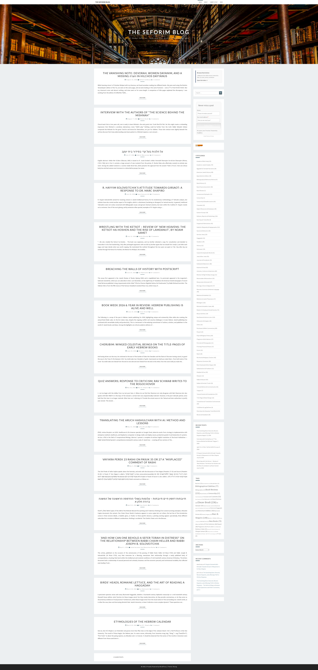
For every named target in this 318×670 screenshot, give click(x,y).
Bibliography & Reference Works (206, 179)
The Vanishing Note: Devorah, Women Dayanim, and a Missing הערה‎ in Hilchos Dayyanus (142, 75)
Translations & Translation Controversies (208, 401)
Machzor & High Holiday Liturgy (205, 275)
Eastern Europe (201, 212)
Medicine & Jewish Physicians (205, 299)
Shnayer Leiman (201, 531)
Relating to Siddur (201, 529)
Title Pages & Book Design (204, 398)
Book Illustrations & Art (203, 187)
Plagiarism (202, 527)
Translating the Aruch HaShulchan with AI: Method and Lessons (142, 422)
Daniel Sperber (198, 499)
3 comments (155, 236)
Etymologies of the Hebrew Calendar (142, 621)
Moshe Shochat (143, 236)
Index (221, 2)
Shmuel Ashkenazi (216, 529)
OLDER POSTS (118, 657)
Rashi (198, 354)
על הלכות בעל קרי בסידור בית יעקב (142, 151)
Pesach (199, 332)
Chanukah (199, 205)
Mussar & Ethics (201, 313)
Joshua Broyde (143, 426)
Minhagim (199, 303)
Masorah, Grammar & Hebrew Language (208, 289)
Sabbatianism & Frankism (204, 368)
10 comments (156, 155)
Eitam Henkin (143, 505)
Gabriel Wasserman (143, 155)
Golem (197, 508)
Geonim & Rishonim (202, 231)
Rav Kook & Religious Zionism (205, 357)
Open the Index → (202, 80)
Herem (207, 508)
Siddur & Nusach (201, 379)
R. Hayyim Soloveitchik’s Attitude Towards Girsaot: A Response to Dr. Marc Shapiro (142, 189)
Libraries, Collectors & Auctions (205, 271)
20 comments (154, 426)
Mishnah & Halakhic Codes (204, 306)
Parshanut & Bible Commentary (206, 328)
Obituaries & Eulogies (203, 321)
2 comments (155, 119)
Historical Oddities (206, 511)
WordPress (163, 666)
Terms (207, 136)
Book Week (204, 493)
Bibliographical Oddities (206, 486)
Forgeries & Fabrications (203, 223)
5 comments (156, 194)
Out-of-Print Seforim (208, 524)
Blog (200, 2)
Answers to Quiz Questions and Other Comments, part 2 (208, 587)
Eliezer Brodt (144, 119)
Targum (199, 390)
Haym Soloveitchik (143, 194)
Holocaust (200, 249)
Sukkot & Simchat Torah (203, 383)
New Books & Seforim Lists (204, 317)
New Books (215, 521)
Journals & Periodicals (203, 260)
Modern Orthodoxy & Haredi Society (207, 310)
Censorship (200, 198)
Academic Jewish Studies (204, 165)
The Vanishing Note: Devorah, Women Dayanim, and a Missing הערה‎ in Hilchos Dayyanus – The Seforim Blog (208, 583)
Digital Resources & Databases (205, 209)
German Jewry (201, 234)
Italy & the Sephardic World (204, 253)
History (199, 245)
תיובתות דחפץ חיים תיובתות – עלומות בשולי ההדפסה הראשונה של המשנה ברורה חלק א (142, 500)
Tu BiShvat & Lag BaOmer (204, 407)
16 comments (154, 505)
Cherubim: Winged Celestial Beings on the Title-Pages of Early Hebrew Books (142, 346)
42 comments (155, 272)
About (206, 2)
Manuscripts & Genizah (203, 282)
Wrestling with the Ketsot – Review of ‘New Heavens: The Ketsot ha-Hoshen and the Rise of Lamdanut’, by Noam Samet (142, 229)
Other (198, 324)
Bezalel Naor (215, 483)
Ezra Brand (216, 506)
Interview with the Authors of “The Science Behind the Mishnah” (142, 114)
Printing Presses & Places (204, 346)
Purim (198, 350)
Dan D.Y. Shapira (144, 625)
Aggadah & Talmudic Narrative (205, 168)
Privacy (212, 136)
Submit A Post (214, 2)
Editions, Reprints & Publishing (205, 216)
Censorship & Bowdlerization (205, 201)
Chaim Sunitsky (199, 496)
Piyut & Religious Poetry (203, 335)
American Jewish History (204, 172)
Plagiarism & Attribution (204, 339)
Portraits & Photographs (204, 343)
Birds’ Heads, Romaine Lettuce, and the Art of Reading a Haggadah (142, 584)
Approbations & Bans (203, 176)
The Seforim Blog (102, 2)
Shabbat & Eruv (201, 372)
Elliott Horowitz (207, 505)
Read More (143, 97)
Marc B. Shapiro (143, 387)
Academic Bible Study (203, 161)
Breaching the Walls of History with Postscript (142, 268)
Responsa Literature (202, 361)
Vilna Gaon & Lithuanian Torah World (207, 411)
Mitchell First (204, 521)
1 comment (156, 79)
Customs (216, 496)
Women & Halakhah (202, 415)
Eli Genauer (143, 466)
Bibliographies (200, 490)
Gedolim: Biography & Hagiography (207, 227)
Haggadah (199, 238)
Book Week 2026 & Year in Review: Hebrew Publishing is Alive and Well (142, 307)
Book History (200, 183)
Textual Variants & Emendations (206, 394)
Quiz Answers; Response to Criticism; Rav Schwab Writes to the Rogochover (142, 382)
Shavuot (199, 376)
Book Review (200, 190)
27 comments (154, 387)
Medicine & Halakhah (202, 295)
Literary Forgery (207, 514)
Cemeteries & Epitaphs (203, 194)
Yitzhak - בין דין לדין (206, 533)
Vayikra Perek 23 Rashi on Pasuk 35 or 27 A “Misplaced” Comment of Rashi (142, 461)
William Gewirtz (211, 531)
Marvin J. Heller (143, 351)
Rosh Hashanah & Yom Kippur (205, 365)
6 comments (153, 466)
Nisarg (175, 666)
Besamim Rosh (206, 483)
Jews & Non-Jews (202, 256)
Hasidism (199, 242)
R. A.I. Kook (217, 526)
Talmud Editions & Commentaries (206, 387)
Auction (198, 483)
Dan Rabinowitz (143, 272)
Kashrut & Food (201, 267)
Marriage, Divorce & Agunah (204, 286)
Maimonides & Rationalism (204, 278)
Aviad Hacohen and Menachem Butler (142, 547)
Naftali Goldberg (145, 79)
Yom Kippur (214, 533)
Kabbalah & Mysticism (203, 264)
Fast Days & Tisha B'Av (203, 220)
